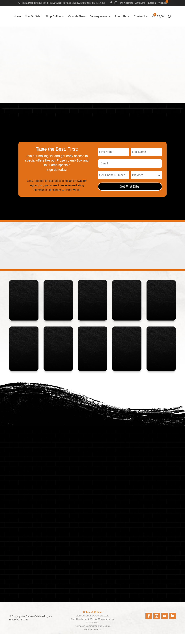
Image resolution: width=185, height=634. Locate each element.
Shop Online (53, 16)
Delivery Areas (98, 16)
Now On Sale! (33, 16)
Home (17, 16)
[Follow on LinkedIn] (172, 616)
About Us (120, 16)
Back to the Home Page (126, 86)
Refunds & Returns (92, 612)
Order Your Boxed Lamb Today (150, 110)
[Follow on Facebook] (148, 616)
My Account (126, 3)
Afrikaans (140, 3)
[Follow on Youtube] (164, 616)
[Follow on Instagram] (156, 616)
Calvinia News (77, 16)
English (152, 3)
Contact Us (141, 16)
